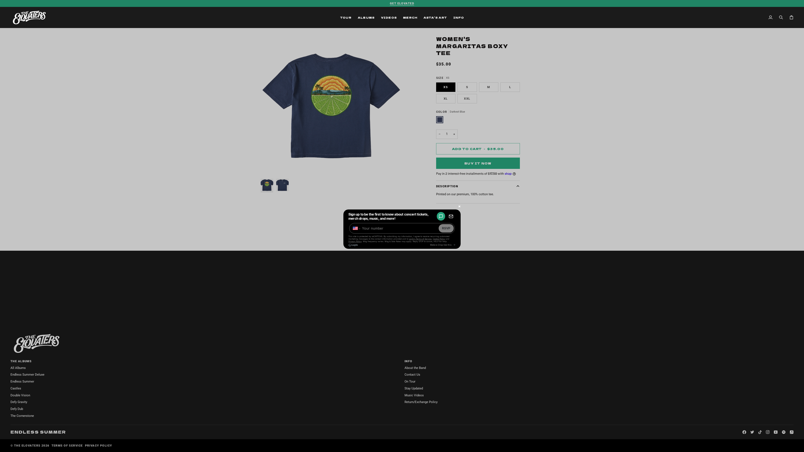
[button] (346, 17)
